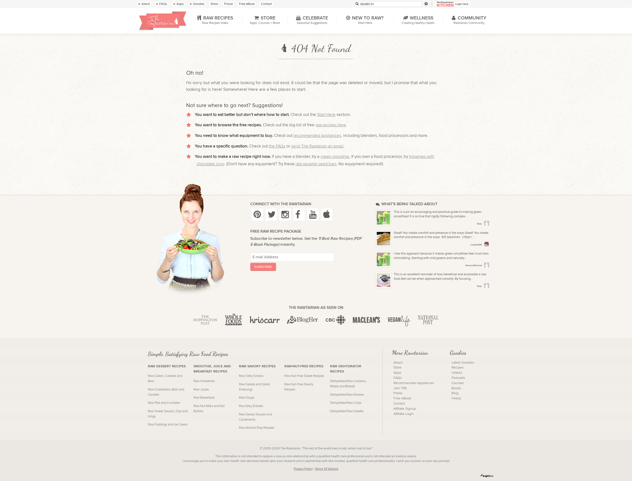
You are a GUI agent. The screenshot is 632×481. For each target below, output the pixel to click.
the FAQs (277, 146)
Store (397, 368)
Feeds (456, 398)
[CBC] (335, 320)
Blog (455, 393)
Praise (398, 393)
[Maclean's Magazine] (366, 320)
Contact (399, 404)
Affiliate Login (404, 414)
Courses (458, 383)
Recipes (457, 368)
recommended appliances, (318, 135)
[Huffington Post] (205, 320)
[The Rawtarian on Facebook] (299, 214)
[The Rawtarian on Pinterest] (257, 214)
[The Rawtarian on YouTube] (312, 214)
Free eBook (402, 398)
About (398, 363)
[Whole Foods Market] (233, 320)
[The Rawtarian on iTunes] (327, 214)
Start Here (326, 114)
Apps (397, 373)
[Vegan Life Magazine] (399, 320)
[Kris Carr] (264, 320)
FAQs (398, 378)
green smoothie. (335, 156)
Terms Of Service (326, 469)
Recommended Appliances (414, 383)
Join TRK (400, 388)
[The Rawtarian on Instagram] (285, 214)
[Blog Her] (302, 320)
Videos (457, 373)
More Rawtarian (410, 352)
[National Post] (428, 320)
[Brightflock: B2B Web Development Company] (486, 475)
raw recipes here (331, 125)
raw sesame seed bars (316, 164)
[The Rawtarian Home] (162, 21)
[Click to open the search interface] (426, 4)
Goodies (458, 352)
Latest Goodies (463, 363)
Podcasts (458, 378)
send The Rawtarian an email (317, 146)
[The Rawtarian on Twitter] (271, 214)
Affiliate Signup (405, 409)
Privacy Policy (303, 469)
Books (456, 388)
